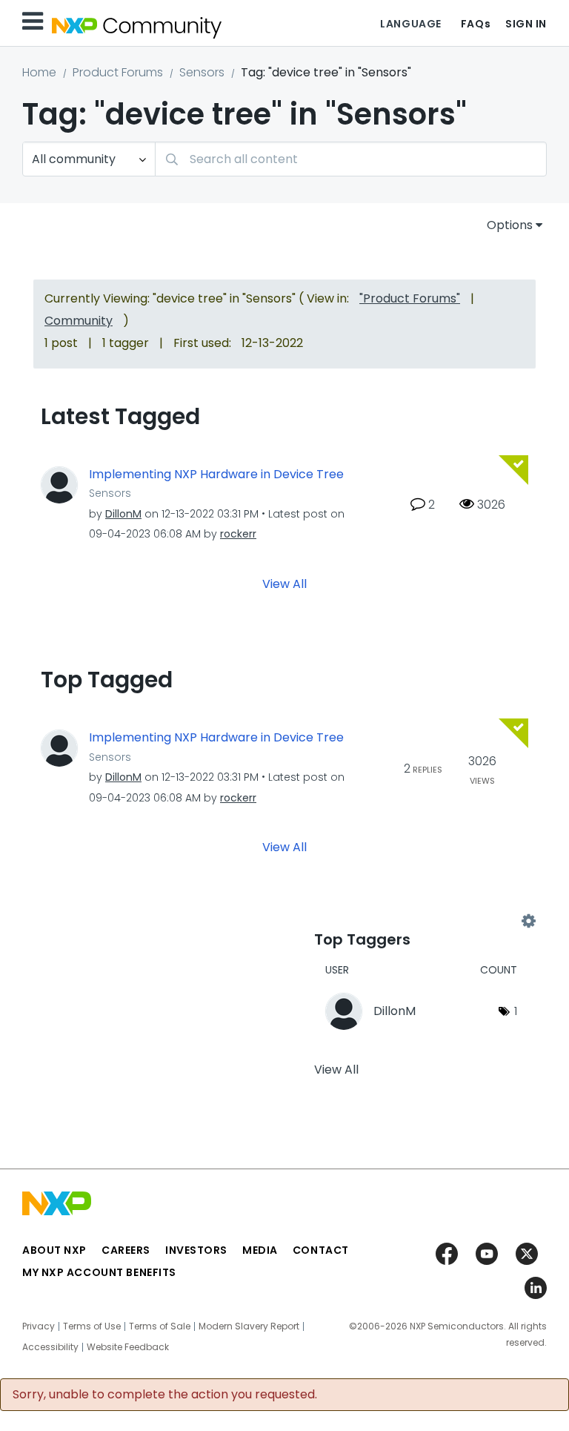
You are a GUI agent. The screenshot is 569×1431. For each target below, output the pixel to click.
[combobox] (351, 159)
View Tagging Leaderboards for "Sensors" (421, 921)
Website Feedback (128, 1347)
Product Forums (118, 72)
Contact (321, 1250)
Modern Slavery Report (249, 1326)
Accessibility (50, 1347)
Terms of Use (92, 1326)
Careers (126, 1250)
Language (410, 23)
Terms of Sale (159, 1326)
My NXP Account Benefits (99, 1272)
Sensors (201, 72)
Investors (196, 1250)
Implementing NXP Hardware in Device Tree (216, 474)
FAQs (475, 23)
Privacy (38, 1326)
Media (260, 1250)
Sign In (526, 23)
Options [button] (510, 225)
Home (39, 72)
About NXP (54, 1250)
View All (284, 583)
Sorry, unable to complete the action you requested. (165, 1395)
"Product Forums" (409, 298)
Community (78, 320)
